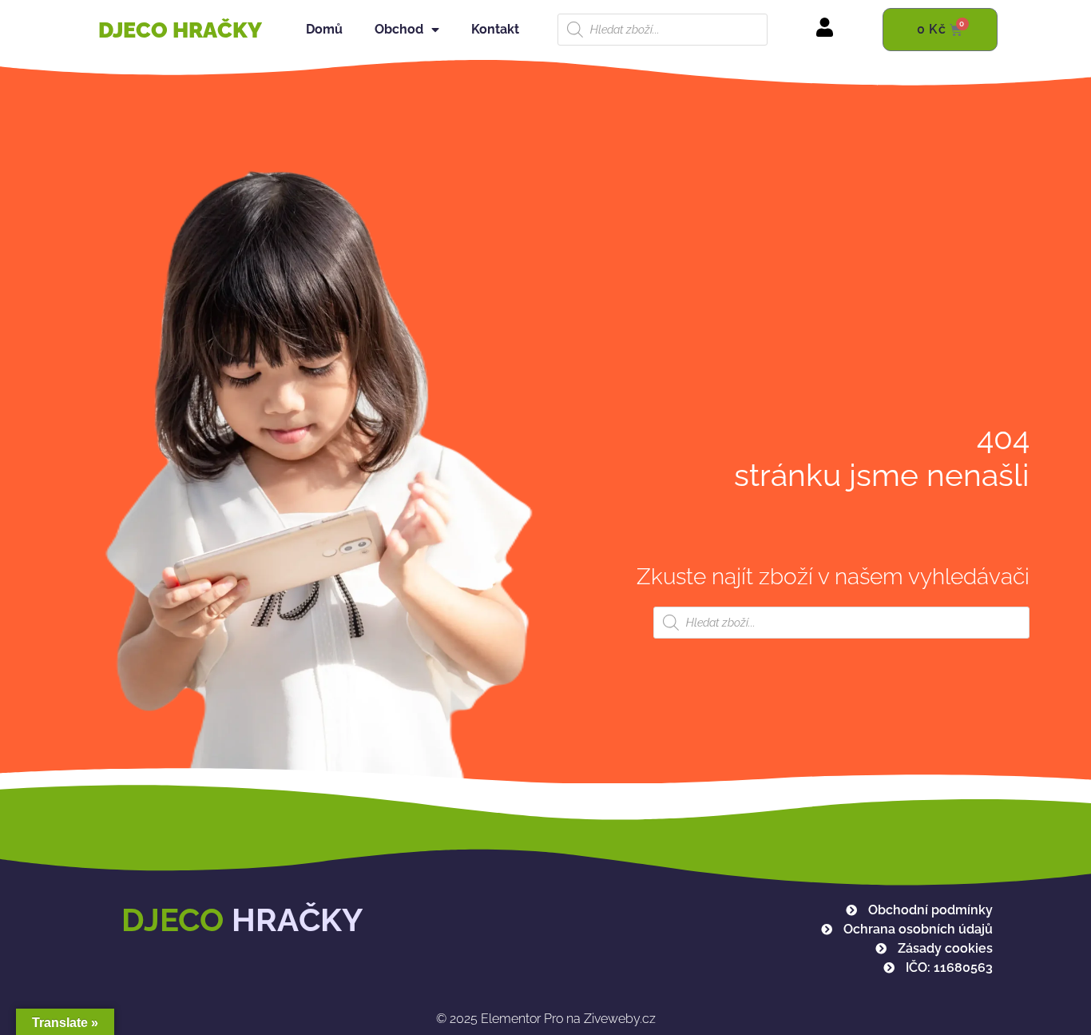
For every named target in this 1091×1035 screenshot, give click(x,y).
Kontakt (495, 29)
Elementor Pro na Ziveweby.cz (546, 1018)
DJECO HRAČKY (180, 30)
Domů (324, 29)
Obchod (399, 29)
